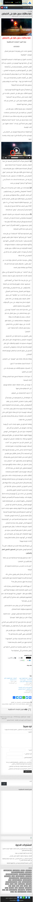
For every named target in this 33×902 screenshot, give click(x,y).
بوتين (21, 886)
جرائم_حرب (21, 888)
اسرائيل (22, 870)
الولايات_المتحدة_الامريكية (11, 882)
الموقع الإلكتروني (28, 757)
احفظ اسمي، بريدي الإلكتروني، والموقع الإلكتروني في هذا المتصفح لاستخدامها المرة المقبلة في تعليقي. (19, 763)
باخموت (26, 886)
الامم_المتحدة (28, 872)
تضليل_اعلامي (28, 888)
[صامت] (6, 158)
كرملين (30, 706)
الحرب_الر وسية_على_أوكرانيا (17, 702)
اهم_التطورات (12, 704)
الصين (13, 876)
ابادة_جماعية (28, 870)
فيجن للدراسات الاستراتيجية (25, 16)
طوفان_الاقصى (21, 890)
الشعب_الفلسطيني (20, 876)
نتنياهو (12, 892)
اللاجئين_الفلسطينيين (17, 880)
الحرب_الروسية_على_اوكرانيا (25, 874)
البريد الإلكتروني (28, 754)
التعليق (30, 732)
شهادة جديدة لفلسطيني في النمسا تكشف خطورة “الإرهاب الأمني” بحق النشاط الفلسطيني (17, 849)
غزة (7, 890)
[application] (16, 150)
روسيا (3, 704)
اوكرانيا (6, 704)
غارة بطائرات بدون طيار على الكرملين (17, 14)
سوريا (6, 888)
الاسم (30, 750)
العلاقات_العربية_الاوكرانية (25, 878)
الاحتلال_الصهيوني (8, 870)
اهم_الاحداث (18, 704)
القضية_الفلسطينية (27, 880)
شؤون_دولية (28, 890)
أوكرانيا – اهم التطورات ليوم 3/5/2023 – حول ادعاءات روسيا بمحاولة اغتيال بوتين (25, 679)
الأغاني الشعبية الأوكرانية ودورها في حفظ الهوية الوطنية (19, 863)
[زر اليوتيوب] (2, 8)
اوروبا (16, 884)
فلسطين (29, 892)
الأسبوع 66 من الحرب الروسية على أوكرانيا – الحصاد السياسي (25, 688)
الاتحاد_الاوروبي (16, 870)
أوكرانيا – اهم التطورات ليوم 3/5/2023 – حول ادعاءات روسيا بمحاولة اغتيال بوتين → (15, 717)
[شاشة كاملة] (3, 158)
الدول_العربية (28, 876)
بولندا (17, 886)
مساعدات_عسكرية (22, 892)
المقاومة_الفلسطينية (26, 882)
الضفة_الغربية (7, 876)
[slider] (17, 157)
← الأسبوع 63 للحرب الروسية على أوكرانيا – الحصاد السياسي (20, 720)
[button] (16, 150)
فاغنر (4, 890)
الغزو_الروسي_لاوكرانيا (27, 704)
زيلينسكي (11, 888)
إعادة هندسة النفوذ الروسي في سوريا (23, 853)
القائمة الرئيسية (26, 7)
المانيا (10, 880)
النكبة (20, 882)
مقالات (28, 11)
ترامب (13, 886)
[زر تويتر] (7, 8)
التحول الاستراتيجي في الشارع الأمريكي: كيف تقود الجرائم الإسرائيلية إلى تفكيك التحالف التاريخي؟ (17, 859)
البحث (30, 781)
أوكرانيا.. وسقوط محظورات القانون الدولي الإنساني (20, 856)
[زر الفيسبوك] (4, 8)
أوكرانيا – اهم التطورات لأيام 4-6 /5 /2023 (10, 679)
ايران (30, 886)
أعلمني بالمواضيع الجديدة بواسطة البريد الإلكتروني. (19, 769)
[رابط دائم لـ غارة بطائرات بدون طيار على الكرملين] (16, 27)
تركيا (10, 886)
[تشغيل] (29, 158)
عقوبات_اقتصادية (13, 890)
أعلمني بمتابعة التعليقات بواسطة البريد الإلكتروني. (19, 766)
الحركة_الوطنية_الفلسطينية (12, 874)
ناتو (15, 892)
